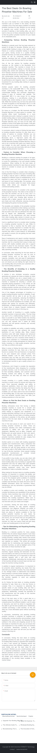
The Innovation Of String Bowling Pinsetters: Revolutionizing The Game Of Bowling (28, 729)
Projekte (31, 716)
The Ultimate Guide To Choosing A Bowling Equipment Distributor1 (10, 725)
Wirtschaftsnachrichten (8, 716)
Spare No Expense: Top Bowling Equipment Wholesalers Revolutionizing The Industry (28, 721)
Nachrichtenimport (22, 716)
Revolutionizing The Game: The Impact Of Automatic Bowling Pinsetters (10, 729)
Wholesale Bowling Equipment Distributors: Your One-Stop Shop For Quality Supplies (28, 725)
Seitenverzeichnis (21, 749)
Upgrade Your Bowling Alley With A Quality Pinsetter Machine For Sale (13, 720)
